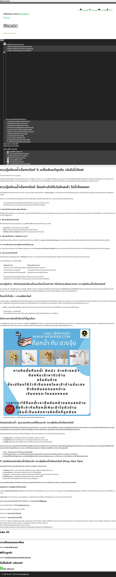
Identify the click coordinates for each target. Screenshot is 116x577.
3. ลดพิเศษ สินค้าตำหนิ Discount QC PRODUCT (19, 51)
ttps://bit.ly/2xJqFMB (15, 517)
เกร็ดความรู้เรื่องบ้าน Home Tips (51, 521)
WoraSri (10, 25)
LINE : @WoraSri (8, 569)
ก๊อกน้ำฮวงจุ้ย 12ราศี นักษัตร (33, 521)
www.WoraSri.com (23, 505)
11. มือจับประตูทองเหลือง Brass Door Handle (19, 142)
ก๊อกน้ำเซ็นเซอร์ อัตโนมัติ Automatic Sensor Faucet (15, 525)
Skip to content (5, 1)
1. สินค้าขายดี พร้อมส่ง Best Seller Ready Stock (19, 46)
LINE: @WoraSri (24, 14)
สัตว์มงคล (33, 523)
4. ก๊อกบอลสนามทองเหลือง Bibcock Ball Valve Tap (20, 127)
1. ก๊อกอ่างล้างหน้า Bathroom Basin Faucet (18, 121)
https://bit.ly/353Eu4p (14, 513)
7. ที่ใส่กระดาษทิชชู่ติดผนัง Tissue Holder (17, 134)
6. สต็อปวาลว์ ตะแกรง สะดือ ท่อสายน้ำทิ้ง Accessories (20, 131)
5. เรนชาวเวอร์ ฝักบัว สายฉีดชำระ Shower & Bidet (19, 129)
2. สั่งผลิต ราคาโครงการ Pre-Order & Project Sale (20, 48)
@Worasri (43, 501)
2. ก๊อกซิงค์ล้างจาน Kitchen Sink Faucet (17, 123)
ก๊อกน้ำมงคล (107, 521)
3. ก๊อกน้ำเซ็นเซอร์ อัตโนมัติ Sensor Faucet (18, 125)
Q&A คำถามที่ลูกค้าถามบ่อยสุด (16, 521)
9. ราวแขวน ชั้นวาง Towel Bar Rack (16, 138)
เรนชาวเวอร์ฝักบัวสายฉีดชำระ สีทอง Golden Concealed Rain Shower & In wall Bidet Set (26, 527)
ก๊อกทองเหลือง (99, 521)
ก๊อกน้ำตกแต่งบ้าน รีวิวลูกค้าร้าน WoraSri (18, 558)
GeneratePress (24, 574)
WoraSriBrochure (11, 547)
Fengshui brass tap (82, 521)
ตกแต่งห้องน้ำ (26, 523)
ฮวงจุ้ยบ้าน (45, 523)
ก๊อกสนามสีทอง (7, 523)
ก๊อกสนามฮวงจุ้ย (17, 523)
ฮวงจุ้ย (39, 523)
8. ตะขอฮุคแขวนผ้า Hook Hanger (15, 136)
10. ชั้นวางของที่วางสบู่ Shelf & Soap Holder (18, 140)
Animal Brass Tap (69, 521)
